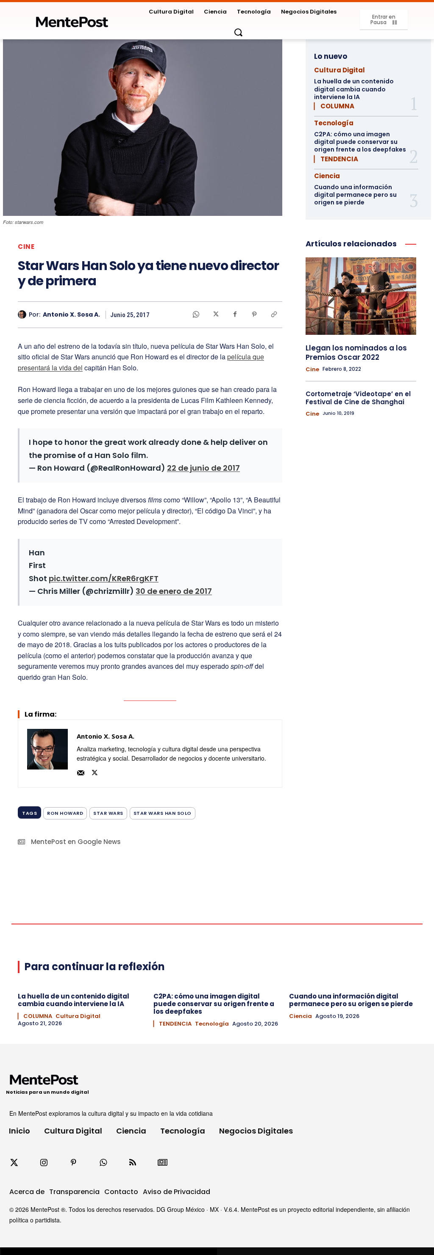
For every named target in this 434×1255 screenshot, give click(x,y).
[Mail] (81, 771)
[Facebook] (234, 314)
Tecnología (333, 123)
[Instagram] (43, 1162)
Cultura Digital (339, 70)
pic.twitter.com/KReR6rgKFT (104, 578)
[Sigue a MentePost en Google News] (162, 1162)
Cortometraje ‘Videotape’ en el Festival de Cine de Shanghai (358, 398)
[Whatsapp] (103, 1162)
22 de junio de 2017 (203, 468)
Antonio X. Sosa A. (71, 314)
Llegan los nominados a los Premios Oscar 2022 (356, 352)
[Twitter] (14, 1162)
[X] (215, 314)
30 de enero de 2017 (174, 591)
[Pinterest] (254, 314)
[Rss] (132, 1162)
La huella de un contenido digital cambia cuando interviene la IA (354, 89)
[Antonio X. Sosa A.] (23, 314)
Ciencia (327, 176)
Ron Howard (65, 813)
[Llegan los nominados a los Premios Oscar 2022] (361, 296)
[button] (238, 32)
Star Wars (108, 813)
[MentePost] (72, 19)
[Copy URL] (273, 314)
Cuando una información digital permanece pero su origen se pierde (355, 195)
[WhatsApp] (195, 314)
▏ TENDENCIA (336, 159)
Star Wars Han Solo (163, 813)
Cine (26, 246)
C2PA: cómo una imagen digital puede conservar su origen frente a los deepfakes (360, 142)
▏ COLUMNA (334, 106)
